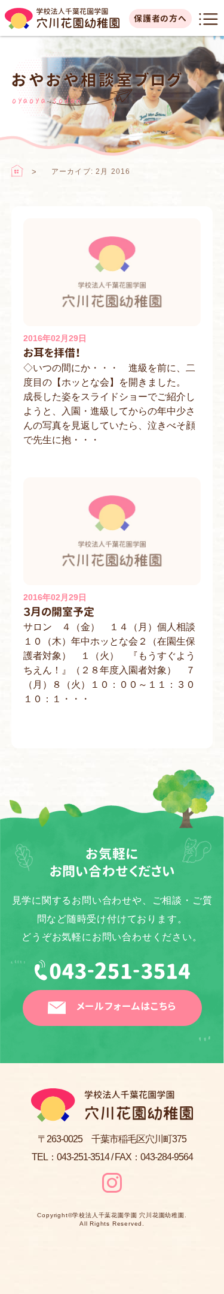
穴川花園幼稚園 (62, 18)
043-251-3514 (112, 975)
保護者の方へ (160, 18)
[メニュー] (208, 19)
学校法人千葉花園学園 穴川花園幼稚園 (128, 1215)
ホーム (17, 171)
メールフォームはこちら (126, 1006)
